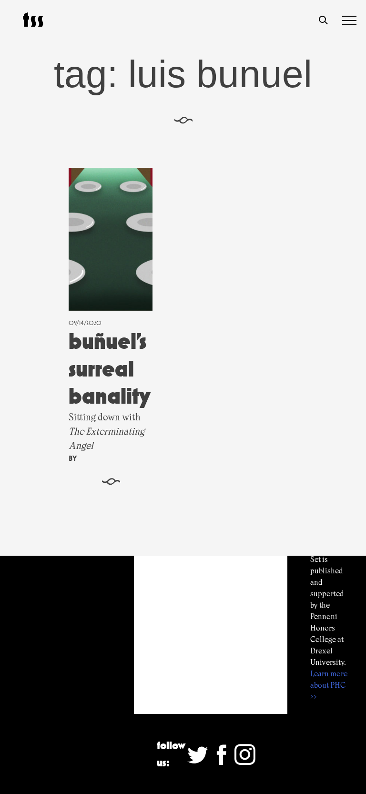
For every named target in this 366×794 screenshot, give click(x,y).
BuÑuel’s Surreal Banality (110, 368)
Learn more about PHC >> (328, 685)
